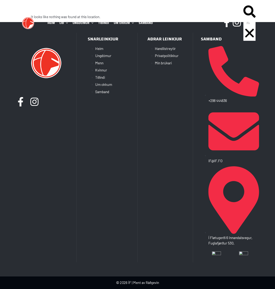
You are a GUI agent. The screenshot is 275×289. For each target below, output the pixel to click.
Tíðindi (103, 23)
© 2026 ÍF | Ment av (131, 282)
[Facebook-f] (226, 22)
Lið (61, 23)
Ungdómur (81, 23)
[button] (249, 12)
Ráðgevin (152, 282)
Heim (51, 23)
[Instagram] (237, 22)
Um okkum (122, 23)
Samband (146, 23)
